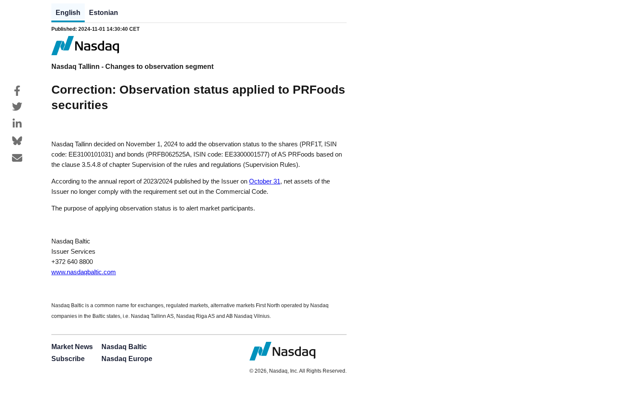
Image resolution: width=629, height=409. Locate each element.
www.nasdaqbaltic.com (83, 272)
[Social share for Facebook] (17, 90)
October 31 (264, 181)
